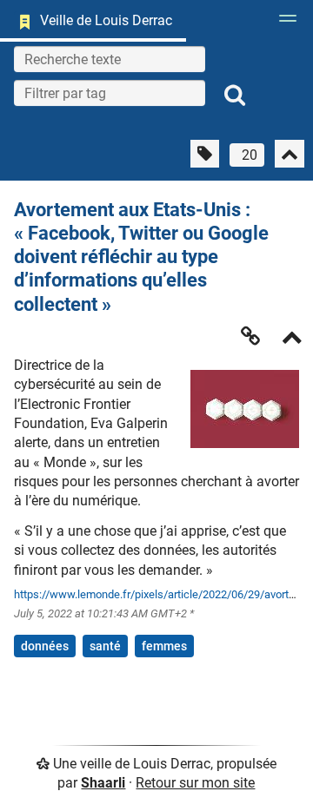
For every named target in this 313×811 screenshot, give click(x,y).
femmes (164, 646)
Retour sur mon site (195, 783)
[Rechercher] (235, 95)
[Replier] (292, 339)
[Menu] (283, 23)
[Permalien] (250, 336)
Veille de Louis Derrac (106, 20)
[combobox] (109, 93)
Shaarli (103, 783)
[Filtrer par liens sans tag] (204, 154)
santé (105, 646)
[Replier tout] (289, 154)
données (45, 646)
